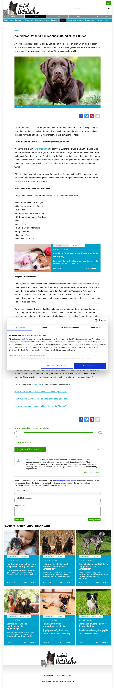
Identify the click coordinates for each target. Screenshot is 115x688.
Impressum (48, 675)
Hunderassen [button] (90, 20)
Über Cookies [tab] (95, 327)
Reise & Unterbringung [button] (75, 20)
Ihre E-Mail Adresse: (23, 498)
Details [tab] (45, 327)
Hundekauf (36, 384)
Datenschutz (60, 675)
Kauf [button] (62, 20)
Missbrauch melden (91, 472)
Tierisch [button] (79, 17)
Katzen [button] (57, 17)
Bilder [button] (106, 20)
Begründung (19, 505)
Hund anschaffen (41, 149)
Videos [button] (99, 20)
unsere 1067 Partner (23, 339)
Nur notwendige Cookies (57, 366)
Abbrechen (19, 520)
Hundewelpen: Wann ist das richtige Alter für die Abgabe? (40, 406)
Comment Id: (19, 490)
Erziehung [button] (18, 20)
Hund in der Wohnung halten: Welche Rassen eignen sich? (40, 391)
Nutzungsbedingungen (65, 481)
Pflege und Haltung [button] (42, 20)
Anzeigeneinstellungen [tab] (70, 327)
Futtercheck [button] (101, 17)
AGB (69, 675)
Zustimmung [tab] (20, 327)
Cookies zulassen (90, 366)
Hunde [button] (35, 17)
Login (108, 3)
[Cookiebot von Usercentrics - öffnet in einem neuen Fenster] (96, 321)
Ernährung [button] (55, 20)
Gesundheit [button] (29, 20)
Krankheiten (76, 284)
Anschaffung (19, 30)
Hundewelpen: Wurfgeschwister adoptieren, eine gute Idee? (41, 399)
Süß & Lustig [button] (8, 20)
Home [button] (13, 17)
